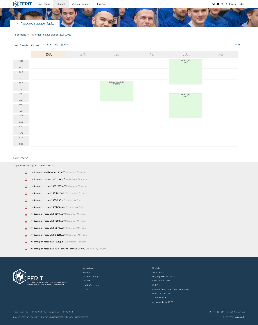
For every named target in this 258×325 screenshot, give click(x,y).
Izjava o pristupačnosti (162, 293)
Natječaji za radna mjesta (163, 276)
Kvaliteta (156, 268)
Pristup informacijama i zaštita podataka (170, 289)
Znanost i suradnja (81, 4)
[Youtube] (218, 3)
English (240, 4)
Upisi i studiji (44, 4)
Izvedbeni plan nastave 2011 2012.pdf (46, 242)
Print (238, 44)
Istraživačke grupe (91, 285)
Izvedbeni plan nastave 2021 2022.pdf (47, 193)
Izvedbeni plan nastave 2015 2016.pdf (47, 221)
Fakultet (101, 4)
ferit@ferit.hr (240, 317)
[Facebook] (226, 3)
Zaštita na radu (159, 298)
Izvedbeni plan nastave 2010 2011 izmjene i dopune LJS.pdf (57, 249)
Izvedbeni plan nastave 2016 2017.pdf (47, 214)
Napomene (20, 34)
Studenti (61, 4)
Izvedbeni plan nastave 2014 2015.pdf (47, 228)
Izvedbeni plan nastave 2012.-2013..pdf (47, 235)
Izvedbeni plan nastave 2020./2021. (46, 200)
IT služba (156, 285)
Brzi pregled (71, 172)
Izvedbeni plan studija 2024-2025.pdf (46, 172)
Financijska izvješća (161, 281)
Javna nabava (158, 272)
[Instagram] (222, 3)
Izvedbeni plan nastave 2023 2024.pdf (47, 179)
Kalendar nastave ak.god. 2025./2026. (51, 34)
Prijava (232, 4)
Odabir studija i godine (56, 44)
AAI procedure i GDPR (162, 302)
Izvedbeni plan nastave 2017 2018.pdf (47, 207)
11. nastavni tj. (27, 45)
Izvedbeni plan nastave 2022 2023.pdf (47, 186)
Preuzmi (82, 172)
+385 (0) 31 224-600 (217, 312)
